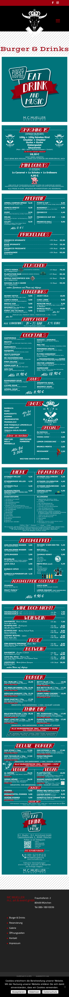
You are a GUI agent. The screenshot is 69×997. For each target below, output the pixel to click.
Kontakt (13, 938)
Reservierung (15, 923)
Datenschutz (50, 992)
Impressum (14, 943)
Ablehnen (34, 992)
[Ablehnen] (64, 987)
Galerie (12, 928)
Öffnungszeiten (17, 933)
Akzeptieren (18, 992)
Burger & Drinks (17, 918)
